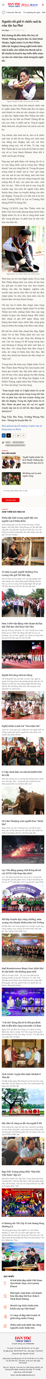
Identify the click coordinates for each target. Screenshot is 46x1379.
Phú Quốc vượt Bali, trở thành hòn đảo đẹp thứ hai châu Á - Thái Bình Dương (26, 1296)
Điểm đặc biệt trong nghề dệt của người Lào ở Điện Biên (20, 519)
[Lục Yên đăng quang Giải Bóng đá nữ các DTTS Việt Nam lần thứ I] (23, 898)
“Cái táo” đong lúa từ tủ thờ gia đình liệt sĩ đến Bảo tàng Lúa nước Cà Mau (21, 1024)
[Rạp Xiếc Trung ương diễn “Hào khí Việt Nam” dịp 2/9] (23, 1202)
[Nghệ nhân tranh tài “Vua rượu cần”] (23, 751)
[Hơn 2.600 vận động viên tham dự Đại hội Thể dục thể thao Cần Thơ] (23, 654)
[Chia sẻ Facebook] (4, 435)
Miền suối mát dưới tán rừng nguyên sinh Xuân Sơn (25, 1326)
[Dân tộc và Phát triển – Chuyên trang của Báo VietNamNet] (14, 4)
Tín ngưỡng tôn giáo (31, 12)
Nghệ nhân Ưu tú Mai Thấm (15, 445)
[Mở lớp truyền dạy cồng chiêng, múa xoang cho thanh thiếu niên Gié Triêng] (23, 948)
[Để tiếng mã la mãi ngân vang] (11, 478)
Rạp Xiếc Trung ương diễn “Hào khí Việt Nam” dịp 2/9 (21, 1173)
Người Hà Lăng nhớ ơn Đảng (17, 675)
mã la (8, 442)
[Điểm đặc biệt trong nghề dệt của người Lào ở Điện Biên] (23, 551)
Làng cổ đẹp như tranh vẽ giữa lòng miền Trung (25, 1317)
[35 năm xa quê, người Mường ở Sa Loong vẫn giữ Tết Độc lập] (23, 603)
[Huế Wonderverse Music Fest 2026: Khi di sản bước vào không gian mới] (23, 1002)
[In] (18, 435)
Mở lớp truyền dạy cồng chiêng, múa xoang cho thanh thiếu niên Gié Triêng (23, 921)
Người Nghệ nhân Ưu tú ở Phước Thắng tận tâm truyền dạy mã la (33, 460)
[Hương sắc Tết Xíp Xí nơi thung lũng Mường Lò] (23, 1257)
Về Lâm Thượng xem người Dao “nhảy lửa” (22, 823)
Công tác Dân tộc (13, 12)
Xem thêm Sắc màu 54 (13, 512)
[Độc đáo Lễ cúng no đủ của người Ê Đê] (23, 1151)
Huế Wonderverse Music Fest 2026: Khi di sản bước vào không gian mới (23, 970)
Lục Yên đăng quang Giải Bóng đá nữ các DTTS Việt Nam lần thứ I (21, 872)
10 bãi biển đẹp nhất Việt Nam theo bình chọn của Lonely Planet (26, 1283)
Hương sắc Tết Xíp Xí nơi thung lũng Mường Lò (23, 1225)
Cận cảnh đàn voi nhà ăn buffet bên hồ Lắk (22, 774)
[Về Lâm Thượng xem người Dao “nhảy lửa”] (23, 849)
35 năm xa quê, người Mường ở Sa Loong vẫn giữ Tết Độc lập (20, 573)
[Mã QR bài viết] (23, 435)
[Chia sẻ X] (8, 435)
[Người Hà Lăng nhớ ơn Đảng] (23, 705)
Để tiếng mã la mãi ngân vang (32, 474)
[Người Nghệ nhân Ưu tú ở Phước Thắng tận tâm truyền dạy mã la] (11, 462)
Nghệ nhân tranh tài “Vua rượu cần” (21, 726)
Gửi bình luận (11, 500)
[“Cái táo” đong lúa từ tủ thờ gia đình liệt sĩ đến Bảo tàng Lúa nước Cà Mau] (23, 1053)
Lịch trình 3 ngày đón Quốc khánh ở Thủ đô (21, 1076)
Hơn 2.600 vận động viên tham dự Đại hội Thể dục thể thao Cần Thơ (22, 625)
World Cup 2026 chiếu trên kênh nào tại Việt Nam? (24, 1307)
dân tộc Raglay (18, 442)
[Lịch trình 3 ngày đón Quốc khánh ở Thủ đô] (23, 1102)
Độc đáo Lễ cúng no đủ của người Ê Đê (22, 1123)
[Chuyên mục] (3, 4)
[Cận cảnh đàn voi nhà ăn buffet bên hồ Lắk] (23, 800)
